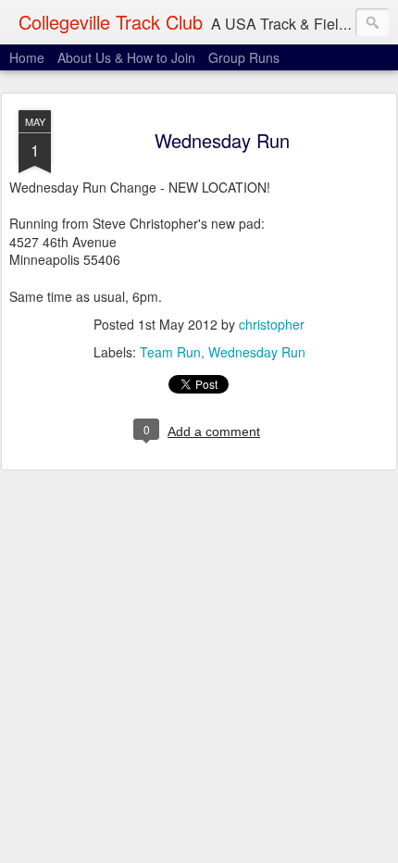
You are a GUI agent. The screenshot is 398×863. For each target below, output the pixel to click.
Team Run (170, 352)
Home (26, 57)
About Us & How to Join (126, 57)
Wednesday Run (222, 140)
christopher (272, 324)
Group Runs (244, 57)
